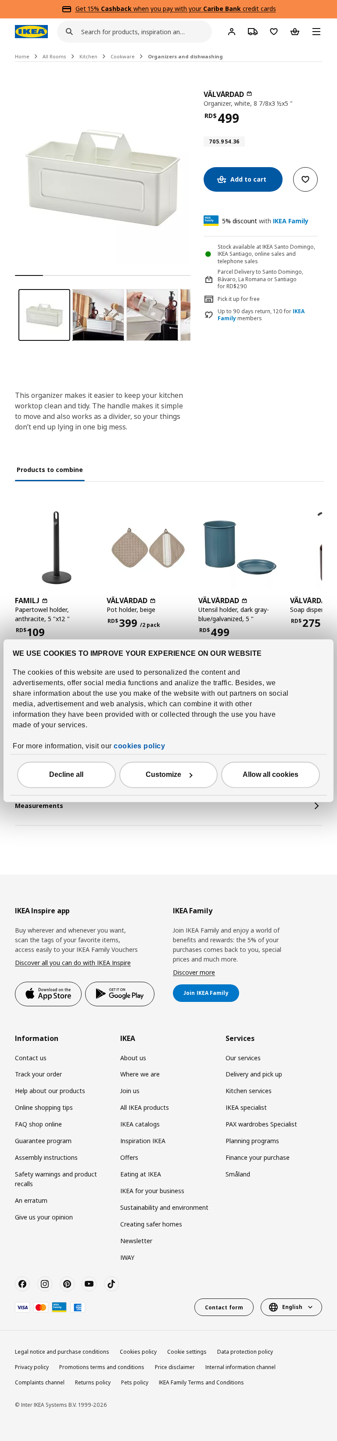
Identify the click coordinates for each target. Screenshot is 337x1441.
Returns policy (93, 1382)
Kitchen (88, 56)
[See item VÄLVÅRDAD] (148, 547)
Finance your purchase (258, 1157)
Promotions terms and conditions (101, 1367)
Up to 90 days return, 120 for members (261, 315)
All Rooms (54, 56)
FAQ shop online (38, 1124)
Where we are (140, 1074)
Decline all (66, 774)
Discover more (194, 972)
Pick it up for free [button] (239, 299)
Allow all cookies (270, 774)
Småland (238, 1174)
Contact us (31, 1058)
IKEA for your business (152, 1191)
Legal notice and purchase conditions (62, 1351)
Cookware (123, 56)
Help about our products (50, 1091)
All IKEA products (144, 1107)
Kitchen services (249, 1091)
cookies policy (139, 746)
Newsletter (136, 1241)
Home (22, 56)
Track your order (38, 1074)
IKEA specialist (246, 1107)
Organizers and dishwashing (185, 56)
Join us (130, 1091)
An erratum (31, 1200)
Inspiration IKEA (142, 1141)
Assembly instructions (46, 1157)
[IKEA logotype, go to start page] (31, 31)
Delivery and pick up (254, 1074)
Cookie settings (187, 1351)
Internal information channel (240, 1367)
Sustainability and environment (164, 1207)
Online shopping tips (44, 1107)
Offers (129, 1157)
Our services (243, 1058)
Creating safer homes (151, 1224)
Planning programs (252, 1141)
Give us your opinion (44, 1217)
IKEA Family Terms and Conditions (201, 1382)
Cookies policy (138, 1351)
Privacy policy (32, 1367)
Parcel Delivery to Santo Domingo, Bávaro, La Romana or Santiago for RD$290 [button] (260, 279)
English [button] (292, 1307)
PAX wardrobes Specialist (261, 1124)
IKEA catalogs (140, 1124)
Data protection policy (245, 1351)
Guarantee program (43, 1141)
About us (133, 1058)
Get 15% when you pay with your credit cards (175, 8)
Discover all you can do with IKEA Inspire (73, 962)
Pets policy (134, 1382)
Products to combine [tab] (50, 469)
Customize (163, 774)
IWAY (127, 1257)
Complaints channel (40, 1382)
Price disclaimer (175, 1367)
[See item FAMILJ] (56, 547)
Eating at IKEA (140, 1174)
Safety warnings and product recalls (56, 1179)
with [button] (265, 221)
